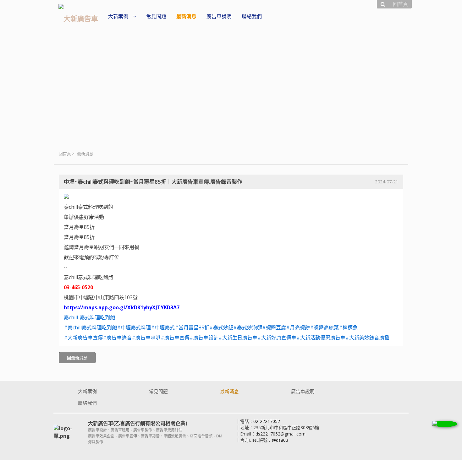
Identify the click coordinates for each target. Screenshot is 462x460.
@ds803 (280, 440)
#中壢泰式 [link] (163, 327)
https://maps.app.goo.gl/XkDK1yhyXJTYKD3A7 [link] (121, 307)
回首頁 (65, 153)
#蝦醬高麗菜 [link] (324, 327)
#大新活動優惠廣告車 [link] (320, 337)
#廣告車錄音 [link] (117, 337)
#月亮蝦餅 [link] (298, 327)
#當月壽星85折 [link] (192, 327)
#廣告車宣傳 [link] (175, 337)
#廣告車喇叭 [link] (146, 337)
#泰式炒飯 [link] (221, 327)
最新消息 (85, 153)
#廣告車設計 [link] (204, 337)
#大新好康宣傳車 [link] (276, 337)
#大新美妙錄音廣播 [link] (367, 337)
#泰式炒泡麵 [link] (247, 327)
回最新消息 (77, 357)
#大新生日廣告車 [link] (237, 337)
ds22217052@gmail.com (280, 434)
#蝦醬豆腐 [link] (274, 327)
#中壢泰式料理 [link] (134, 327)
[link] (89, 317)
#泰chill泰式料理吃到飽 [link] (90, 327)
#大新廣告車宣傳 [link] (83, 337)
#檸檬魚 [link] (348, 327)
